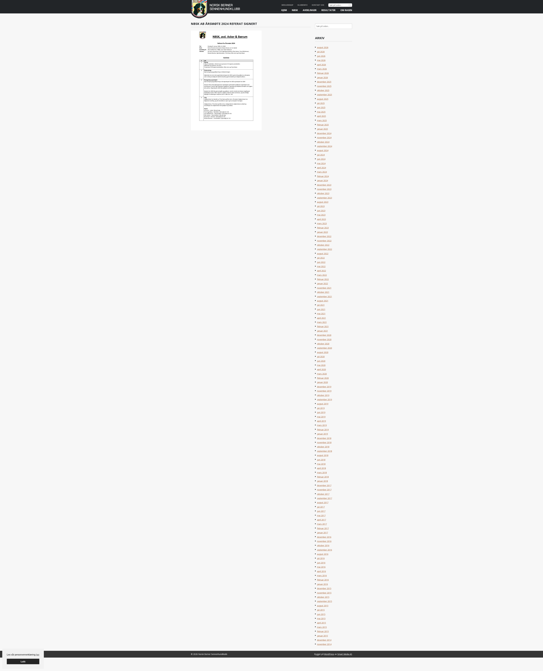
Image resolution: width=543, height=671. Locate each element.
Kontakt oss (318, 5)
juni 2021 (321, 309)
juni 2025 (321, 107)
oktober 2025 (323, 90)
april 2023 (321, 219)
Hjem (284, 10)
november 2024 (324, 137)
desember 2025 (324, 81)
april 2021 (321, 318)
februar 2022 (323, 279)
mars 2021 (322, 322)
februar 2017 (323, 528)
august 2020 (322, 352)
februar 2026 (323, 73)
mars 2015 (322, 627)
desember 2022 (324, 236)
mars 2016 (322, 575)
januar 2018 (322, 481)
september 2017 (324, 498)
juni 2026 (321, 56)
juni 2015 (321, 614)
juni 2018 (321, 459)
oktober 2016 (323, 545)
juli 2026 (321, 51)
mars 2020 (322, 373)
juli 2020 (321, 356)
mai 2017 (321, 515)
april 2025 (321, 116)
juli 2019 (321, 408)
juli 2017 (321, 507)
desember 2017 (324, 485)
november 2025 (324, 86)
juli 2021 (321, 305)
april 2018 (321, 468)
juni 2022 (321, 262)
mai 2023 (321, 214)
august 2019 (322, 403)
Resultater (328, 10)
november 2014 (324, 644)
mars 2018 (322, 472)
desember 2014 (324, 640)
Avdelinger (309, 10)
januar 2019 (322, 433)
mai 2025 (321, 111)
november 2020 (324, 339)
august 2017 (322, 502)
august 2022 (322, 253)
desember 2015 (324, 588)
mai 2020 (321, 365)
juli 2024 (321, 154)
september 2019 (324, 399)
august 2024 (322, 150)
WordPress (329, 654)
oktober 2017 (323, 494)
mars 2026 (322, 69)
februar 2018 (323, 476)
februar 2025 (323, 124)
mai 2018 (321, 464)
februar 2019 (323, 429)
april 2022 (321, 270)
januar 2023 (322, 232)
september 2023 (324, 197)
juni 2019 (321, 412)
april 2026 (321, 64)
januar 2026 (322, 77)
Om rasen (346, 10)
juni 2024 (321, 159)
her (37, 654)
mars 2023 (322, 223)
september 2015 (324, 601)
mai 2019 (321, 416)
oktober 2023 (323, 193)
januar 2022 (322, 283)
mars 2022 (322, 275)
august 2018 (322, 455)
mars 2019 (322, 425)
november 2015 (324, 592)
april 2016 (321, 571)
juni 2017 (321, 511)
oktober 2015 (323, 597)
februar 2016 (323, 579)
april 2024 (321, 167)
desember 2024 (324, 133)
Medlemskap (287, 5)
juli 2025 (321, 103)
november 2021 (324, 288)
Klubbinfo (303, 5)
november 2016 (324, 541)
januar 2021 (322, 330)
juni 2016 (321, 562)
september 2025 (324, 94)
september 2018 (324, 451)
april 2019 (321, 421)
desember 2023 (324, 185)
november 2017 (324, 489)
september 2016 (324, 549)
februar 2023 (323, 227)
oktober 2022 (323, 245)
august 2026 (322, 47)
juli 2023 (321, 206)
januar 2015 (322, 635)
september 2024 (324, 146)
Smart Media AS (344, 654)
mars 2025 (322, 120)
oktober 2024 (323, 142)
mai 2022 (321, 266)
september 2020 (324, 348)
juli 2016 (321, 558)
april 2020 (321, 369)
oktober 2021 (323, 292)
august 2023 (322, 202)
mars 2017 (322, 524)
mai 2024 (321, 163)
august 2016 (322, 554)
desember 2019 (324, 386)
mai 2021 (321, 313)
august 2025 (322, 99)
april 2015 (321, 622)
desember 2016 (324, 537)
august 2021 (322, 300)
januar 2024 (322, 180)
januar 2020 (322, 382)
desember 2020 (324, 335)
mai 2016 (321, 567)
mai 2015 (321, 618)
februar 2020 (323, 378)
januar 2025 (322, 129)
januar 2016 (322, 584)
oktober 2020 (323, 343)
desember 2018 (324, 438)
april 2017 (321, 519)
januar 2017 (322, 532)
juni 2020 (321, 361)
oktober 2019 (323, 395)
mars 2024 (322, 172)
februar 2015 (323, 631)
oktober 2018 (323, 446)
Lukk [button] (23, 661)
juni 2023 (321, 210)
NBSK (295, 10)
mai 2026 (321, 60)
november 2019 (324, 391)
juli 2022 (321, 257)
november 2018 (324, 442)
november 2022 (324, 240)
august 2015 (322, 605)
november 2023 (324, 189)
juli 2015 (321, 610)
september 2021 (324, 296)
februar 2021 (323, 326)
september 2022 (324, 249)
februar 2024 (323, 176)
